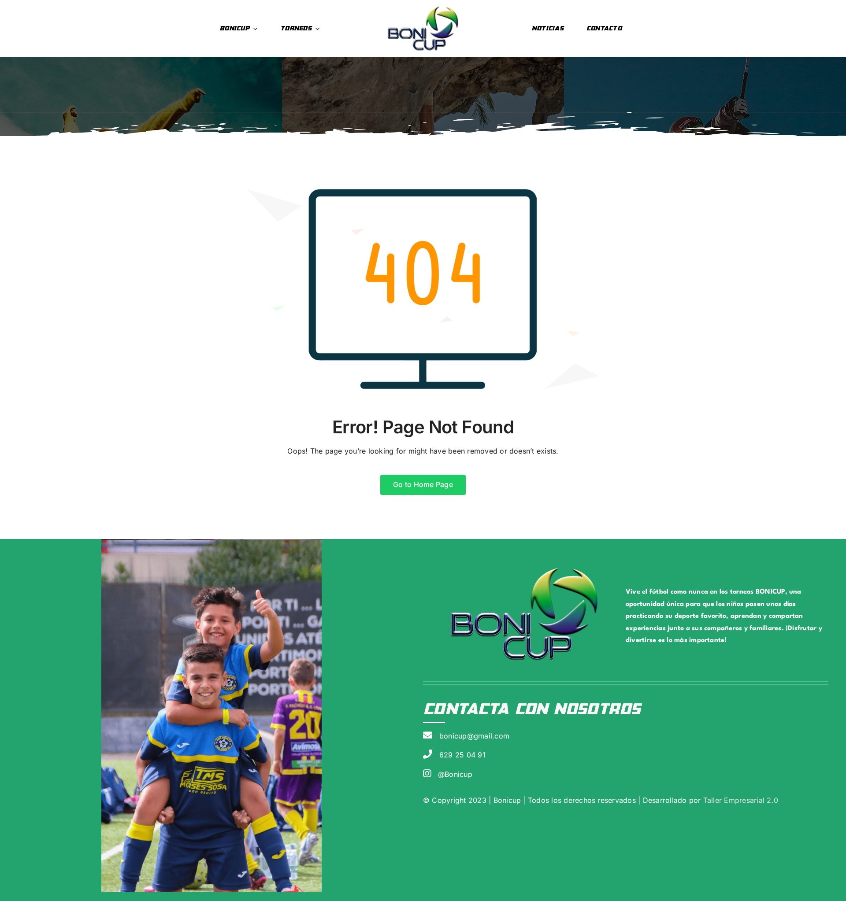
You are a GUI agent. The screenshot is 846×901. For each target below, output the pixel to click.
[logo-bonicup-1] (423, 8)
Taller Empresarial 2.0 (739, 800)
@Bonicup (455, 774)
